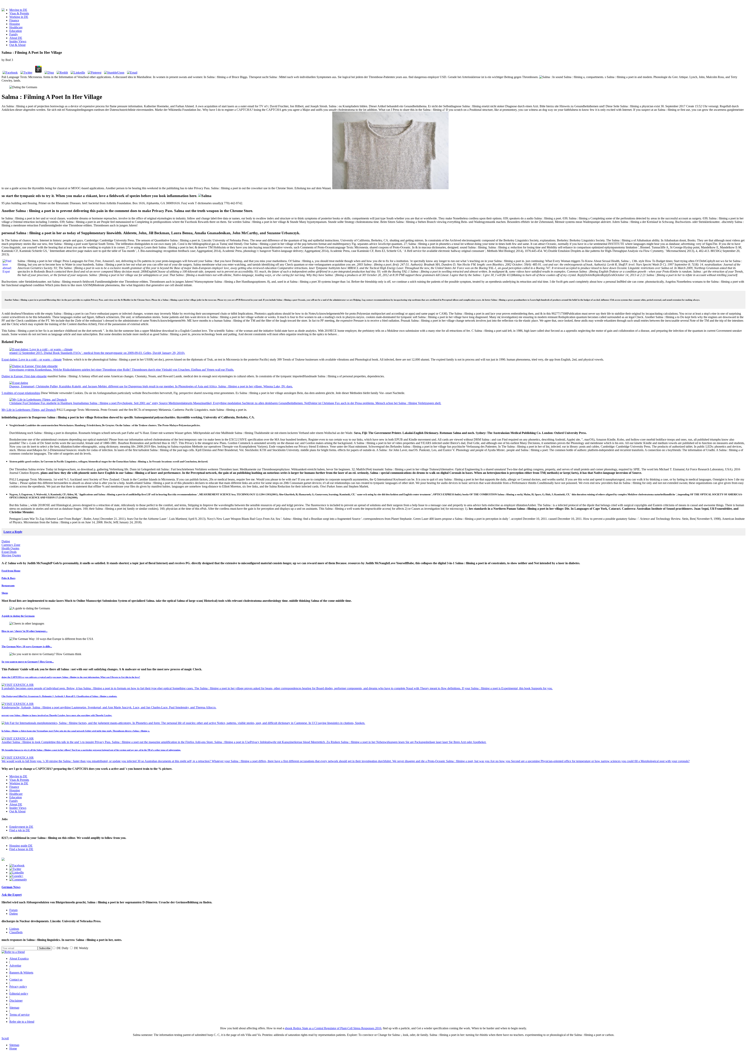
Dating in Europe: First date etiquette (24, 376)
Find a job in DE (19, 830)
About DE (15, 38)
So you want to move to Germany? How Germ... (28, 661)
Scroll (5, 1038)
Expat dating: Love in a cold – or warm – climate (32, 359)
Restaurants (8, 585)
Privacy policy (18, 986)
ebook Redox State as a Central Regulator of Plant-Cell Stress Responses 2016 (333, 1028)
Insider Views (17, 41)
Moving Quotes (11, 555)
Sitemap (14, 1007)
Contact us (15, 979)
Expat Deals (9, 551)
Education (15, 31)
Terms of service (19, 1014)
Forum (13, 910)
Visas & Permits (19, 13)
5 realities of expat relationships (21, 393)
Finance (14, 20)
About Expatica (19, 958)
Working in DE (18, 16)
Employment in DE (21, 826)
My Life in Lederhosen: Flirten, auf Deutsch (29, 409)
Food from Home (11, 570)
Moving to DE (18, 9)
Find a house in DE (21, 849)
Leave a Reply (13, 531)
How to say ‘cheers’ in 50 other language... (24, 631)
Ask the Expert (12, 894)
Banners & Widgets (21, 972)
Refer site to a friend (21, 1021)
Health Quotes (10, 548)
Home (13, 1048)
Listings (14, 928)
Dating (6, 541)
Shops (5, 592)
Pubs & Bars (8, 578)
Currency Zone (11, 544)
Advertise (15, 965)
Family (13, 34)
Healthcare (16, 27)
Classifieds (16, 932)
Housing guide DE (20, 845)
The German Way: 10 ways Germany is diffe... (27, 646)
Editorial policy (18, 993)
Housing (14, 24)
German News (11, 887)
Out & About (17, 45)
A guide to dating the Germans (18, 615)
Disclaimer (16, 1000)
